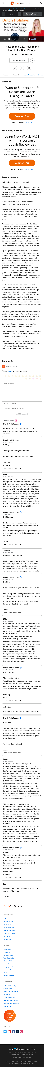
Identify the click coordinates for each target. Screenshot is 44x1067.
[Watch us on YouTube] (9, 1031)
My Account (7, 994)
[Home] (20, 5)
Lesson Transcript (29, 75)
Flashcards (7, 924)
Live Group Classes (9, 930)
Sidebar (32, 14)
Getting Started (8, 988)
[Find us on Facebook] (13, 1031)
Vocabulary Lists (8, 927)
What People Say (9, 958)
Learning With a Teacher (11, 1003)
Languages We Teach (10, 967)
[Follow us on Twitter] (5, 1031)
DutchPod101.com (27, 1054)
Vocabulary (17, 75)
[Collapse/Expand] (22, 361)
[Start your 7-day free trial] (9, 1016)
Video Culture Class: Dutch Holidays (23, 9)
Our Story (6, 952)
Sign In (10, 371)
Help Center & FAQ (9, 985)
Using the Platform (9, 997)
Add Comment (22, 414)
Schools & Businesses (10, 970)
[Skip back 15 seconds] (4, 39)
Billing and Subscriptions (11, 991)
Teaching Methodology (10, 1000)
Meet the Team (8, 955)
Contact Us (7, 1006)
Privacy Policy (17, 1057)
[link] (19, 14)
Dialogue (5, 75)
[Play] (9, 39)
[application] (22, 29)
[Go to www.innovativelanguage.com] (22, 1048)
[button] (41, 3)
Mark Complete (19, 60)
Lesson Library (6, 9)
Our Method (7, 949)
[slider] (33, 39)
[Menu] (3, 3)
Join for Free (22, 116)
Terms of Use (27, 1057)
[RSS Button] (3, 366)
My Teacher (7, 936)
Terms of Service (26, 1063)
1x (22, 39)
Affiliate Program (8, 975)
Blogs (5, 973)
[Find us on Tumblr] (17, 1031)
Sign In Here (29, 122)
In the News (7, 964)
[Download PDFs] (29, 68)
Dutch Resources (9, 933)
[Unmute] (29, 39)
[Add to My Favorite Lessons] (15, 68)
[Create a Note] (22, 68)
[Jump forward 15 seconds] (15, 39)
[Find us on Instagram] (21, 1031)
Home (5, 918)
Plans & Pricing (8, 961)
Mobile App (7, 939)
